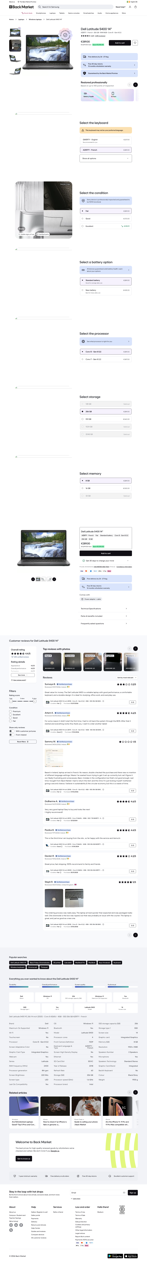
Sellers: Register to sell (39, 1212)
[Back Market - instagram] (11, 1225)
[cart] (135, 7)
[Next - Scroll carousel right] (135, 84)
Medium (100, 1212)
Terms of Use (80, 1212)
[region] (109, 96)
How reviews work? (19, 680)
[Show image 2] (43, 579)
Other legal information (83, 1230)
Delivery (34, 1222)
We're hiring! (13, 1221)
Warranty (78, 1218)
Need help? (120, 7)
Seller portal (35, 1215)
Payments (34, 1218)
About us (12, 1212)
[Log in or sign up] (130, 7)
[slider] (11, 701)
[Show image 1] (38, 579)
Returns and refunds (38, 1225)
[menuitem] (41, 13)
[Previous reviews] (129, 935)
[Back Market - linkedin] (16, 1225)
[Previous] (33, 579)
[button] (65, 35)
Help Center (35, 1228)
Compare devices (37, 1235)
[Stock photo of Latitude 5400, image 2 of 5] (15, 58)
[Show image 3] (49, 579)
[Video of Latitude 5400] (15, 46)
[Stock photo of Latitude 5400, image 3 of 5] (15, 71)
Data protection (81, 1222)
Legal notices (80, 1233)
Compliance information (124, 567)
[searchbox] (77, 7)
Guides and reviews (38, 1231)
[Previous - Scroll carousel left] (129, 84)
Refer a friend (58, 1212)
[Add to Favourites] (135, 43)
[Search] (39, 7)
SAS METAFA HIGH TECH (101, 567)
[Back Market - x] (11, 1230)
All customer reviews (38, 1238)
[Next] (54, 579)
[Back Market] (21, 7)
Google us (55, 1151)
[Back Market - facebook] (21, 1225)
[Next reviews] (135, 935)
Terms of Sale (80, 1215)
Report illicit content (82, 1236)
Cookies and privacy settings (82, 1226)
